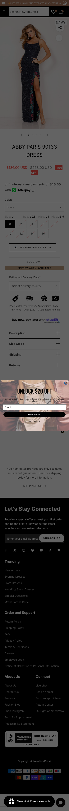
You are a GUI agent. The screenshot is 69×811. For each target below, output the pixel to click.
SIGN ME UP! (35, 414)
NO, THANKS (34, 421)
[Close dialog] (66, 383)
